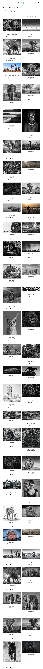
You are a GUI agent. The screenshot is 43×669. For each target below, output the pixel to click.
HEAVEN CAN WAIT (31, 235)
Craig (12, 635)
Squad (31, 580)
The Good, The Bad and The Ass (11, 562)
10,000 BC (12, 376)
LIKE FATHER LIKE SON (31, 450)
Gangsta (31, 135)
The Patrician (31, 78)
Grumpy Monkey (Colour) (11, 543)
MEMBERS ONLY (12, 306)
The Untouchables (12, 587)
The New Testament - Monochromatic (31, 170)
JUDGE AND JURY (31, 361)
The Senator (31, 655)
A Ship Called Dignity (12, 156)
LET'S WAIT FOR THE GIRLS (12, 34)
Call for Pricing (9, 36)
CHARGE (31, 473)
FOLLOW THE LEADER (31, 423)
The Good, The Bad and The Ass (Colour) (12, 75)
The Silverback (11, 198)
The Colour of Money (31, 217)
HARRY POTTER (12, 338)
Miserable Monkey (31, 520)
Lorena (31, 612)
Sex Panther (12, 665)
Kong (31, 330)
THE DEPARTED (12, 281)
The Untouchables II (11, 58)
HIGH (31, 34)
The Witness (12, 357)
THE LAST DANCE (12, 421)
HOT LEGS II (12, 405)
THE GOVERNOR (31, 400)
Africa (31, 633)
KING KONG (12, 258)
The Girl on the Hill (11, 215)
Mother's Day (11, 523)
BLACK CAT (31, 378)
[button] (3, 2)
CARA (31, 500)
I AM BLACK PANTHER (12, 492)
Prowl (12, 126)
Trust (31, 562)
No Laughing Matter (31, 197)
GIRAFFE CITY (31, 277)
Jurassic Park (11, 177)
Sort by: (26, 16)
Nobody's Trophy (12, 607)
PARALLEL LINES (31, 294)
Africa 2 (31, 54)
